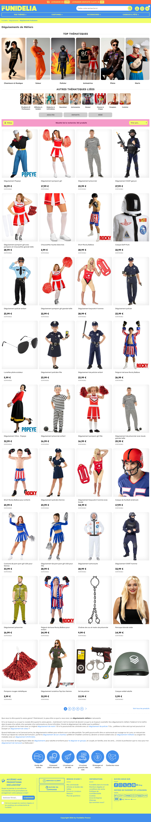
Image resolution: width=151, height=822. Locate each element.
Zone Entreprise (95, 798)
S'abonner (29, 798)
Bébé (100, 115)
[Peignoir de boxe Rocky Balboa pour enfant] (57, 600)
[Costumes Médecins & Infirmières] (50, 99)
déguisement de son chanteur (54, 735)
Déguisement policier (123, 308)
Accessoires (93, 14)
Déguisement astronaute (88, 564)
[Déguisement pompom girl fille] (94, 409)
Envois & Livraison (74, 791)
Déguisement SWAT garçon (126, 181)
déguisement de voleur (19, 729)
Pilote (112, 83)
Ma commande (72, 785)
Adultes (50, 115)
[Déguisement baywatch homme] (94, 281)
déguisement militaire (125, 735)
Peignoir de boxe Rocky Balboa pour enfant (55, 628)
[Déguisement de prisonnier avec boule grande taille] (131, 409)
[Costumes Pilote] (113, 59)
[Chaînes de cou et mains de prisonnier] (94, 600)
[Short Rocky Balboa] (94, 217)
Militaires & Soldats (38, 108)
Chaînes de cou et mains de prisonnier (93, 627)
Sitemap (92, 800)
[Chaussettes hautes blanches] (57, 217)
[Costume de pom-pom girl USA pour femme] (20, 536)
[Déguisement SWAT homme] (131, 536)
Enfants (75, 115)
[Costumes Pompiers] (112, 99)
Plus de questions (73, 796)
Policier (63, 83)
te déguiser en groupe (77, 741)
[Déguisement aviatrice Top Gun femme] (57, 664)
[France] (116, 785)
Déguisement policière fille (51, 372)
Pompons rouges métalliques (15, 691)
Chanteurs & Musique (13, 83)
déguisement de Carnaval (12, 743)
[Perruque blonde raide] (131, 600)
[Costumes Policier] (63, 59)
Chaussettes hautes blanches (52, 245)
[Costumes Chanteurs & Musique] (13, 59)
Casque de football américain (126, 500)
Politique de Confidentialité (95, 792)
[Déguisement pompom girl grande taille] (57, 281)
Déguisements (13, 20)
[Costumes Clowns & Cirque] (100, 99)
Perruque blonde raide (124, 627)
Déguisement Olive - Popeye (15, 436)
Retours (70, 793)
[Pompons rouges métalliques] (20, 664)
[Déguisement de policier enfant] (94, 345)
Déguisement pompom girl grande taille (56, 308)
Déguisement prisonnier (87, 181)
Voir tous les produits (141, 708)
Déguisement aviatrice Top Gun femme (56, 691)
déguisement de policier (98, 726)
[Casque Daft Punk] (131, 217)
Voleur (38, 83)
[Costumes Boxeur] (88, 99)
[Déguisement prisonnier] (94, 153)
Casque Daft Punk (122, 245)
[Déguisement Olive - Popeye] (20, 409)
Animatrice (88, 83)
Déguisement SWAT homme (126, 564)
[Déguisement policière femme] (57, 472)
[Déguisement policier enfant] (20, 281)
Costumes (56, 14)
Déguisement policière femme (53, 500)
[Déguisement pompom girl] (57, 153)
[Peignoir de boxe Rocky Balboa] (131, 345)
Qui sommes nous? (96, 802)
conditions (10, 805)
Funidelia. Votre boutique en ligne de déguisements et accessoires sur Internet (19, 8)
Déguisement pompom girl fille (90, 436)
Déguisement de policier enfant (90, 372)
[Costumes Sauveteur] (63, 99)
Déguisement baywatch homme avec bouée (93, 501)
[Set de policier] (94, 664)
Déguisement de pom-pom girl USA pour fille (57, 565)
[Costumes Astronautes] (75, 99)
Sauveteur (63, 107)
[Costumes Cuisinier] (125, 99)
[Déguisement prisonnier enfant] (57, 409)
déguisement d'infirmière (25, 737)
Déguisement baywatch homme (90, 308)
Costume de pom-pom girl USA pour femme (18, 565)
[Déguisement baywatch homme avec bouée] (94, 472)
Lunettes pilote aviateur (13, 372)
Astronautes (75, 107)
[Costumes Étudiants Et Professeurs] (26, 99)
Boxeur (87, 107)
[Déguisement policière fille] (57, 345)
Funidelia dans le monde (99, 785)
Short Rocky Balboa (86, 245)
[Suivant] (86, 709)
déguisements (39, 741)
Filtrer (9, 123)
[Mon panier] (147, 8)
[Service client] (142, 8)
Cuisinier (125, 107)
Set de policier (83, 691)
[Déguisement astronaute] (94, 536)
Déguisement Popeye (12, 181)
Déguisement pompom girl (51, 181)
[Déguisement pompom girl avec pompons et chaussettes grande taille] (20, 217)
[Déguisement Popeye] (20, 153)
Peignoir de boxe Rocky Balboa (127, 372)
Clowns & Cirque (100, 108)
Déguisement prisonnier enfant (53, 436)
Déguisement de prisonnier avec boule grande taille (130, 437)
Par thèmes (19, 14)
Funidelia (5, 20)
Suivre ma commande (52, 788)
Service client (53, 781)
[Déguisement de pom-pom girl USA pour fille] (57, 536)
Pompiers (112, 107)
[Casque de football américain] (131, 472)
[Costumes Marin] (137, 59)
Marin (137, 83)
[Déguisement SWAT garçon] (131, 153)
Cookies (92, 796)
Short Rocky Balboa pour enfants (17, 500)
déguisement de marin (46, 726)
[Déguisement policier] (131, 281)
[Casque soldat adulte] (131, 664)
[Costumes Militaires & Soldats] (38, 99)
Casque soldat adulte (123, 691)
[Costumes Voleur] (38, 59)
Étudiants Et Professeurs (25, 108)
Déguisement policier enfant (15, 308)
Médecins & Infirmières (51, 108)
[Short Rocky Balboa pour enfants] (20, 472)
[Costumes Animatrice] (88, 59)
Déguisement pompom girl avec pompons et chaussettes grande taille (19, 246)
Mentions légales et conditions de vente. (97, 788)
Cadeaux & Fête (130, 14)
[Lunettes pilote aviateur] (20, 345)
